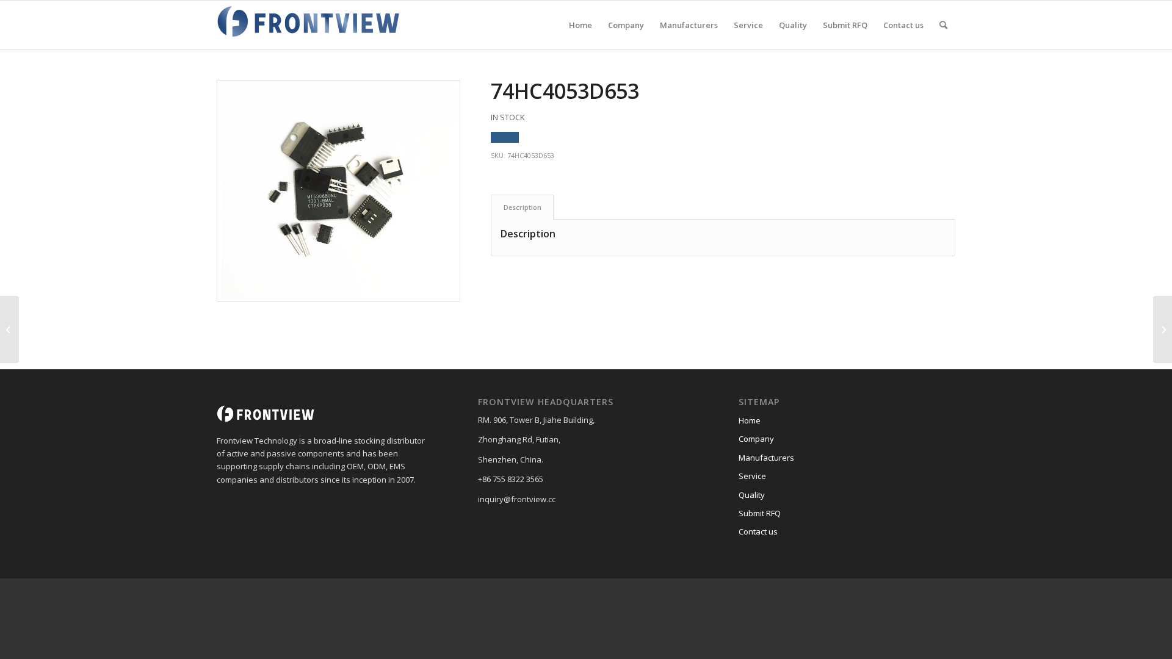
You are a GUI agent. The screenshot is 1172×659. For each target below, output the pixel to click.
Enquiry (505, 137)
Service (752, 475)
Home (750, 420)
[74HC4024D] (9, 329)
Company (756, 438)
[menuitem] (580, 25)
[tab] (522, 207)
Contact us (758, 531)
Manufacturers (766, 457)
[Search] (943, 25)
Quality (752, 494)
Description (522, 207)
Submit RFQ (760, 513)
